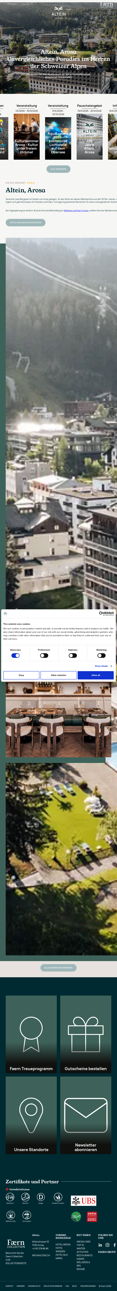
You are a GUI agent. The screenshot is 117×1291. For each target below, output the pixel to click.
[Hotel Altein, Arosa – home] (58, 5)
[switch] (44, 655)
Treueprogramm (87, 1286)
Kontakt (9, 1286)
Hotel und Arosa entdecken (25, 222)
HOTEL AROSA (63, 1244)
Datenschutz (34, 1286)
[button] (6, 5)
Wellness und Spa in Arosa (76, 210)
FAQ (67, 1286)
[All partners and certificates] (58, 1200)
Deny (21, 675)
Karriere (21, 1286)
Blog (74, 1286)
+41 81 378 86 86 (40, 1248)
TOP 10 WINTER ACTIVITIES (82, 1249)
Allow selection (58, 675)
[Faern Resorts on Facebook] (114, 1245)
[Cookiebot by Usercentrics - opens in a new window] (101, 613)
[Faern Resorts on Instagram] (107, 1245)
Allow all (95, 675)
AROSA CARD (83, 1241)
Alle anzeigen (58, 169)
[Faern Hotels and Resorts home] (107, 5)
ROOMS (81, 1269)
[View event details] (29, 131)
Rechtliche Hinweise (53, 1286)
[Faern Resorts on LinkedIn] (100, 1245)
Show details (101, 666)
